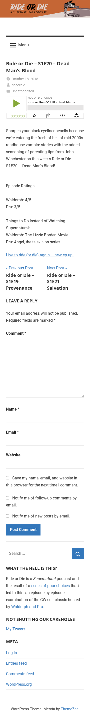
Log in (11, 652)
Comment (16, 333)
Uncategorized (23, 91)
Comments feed (20, 673)
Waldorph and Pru (27, 606)
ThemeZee (69, 709)
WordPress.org (19, 684)
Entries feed (16, 663)
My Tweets (15, 629)
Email (12, 432)
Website (13, 455)
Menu (23, 44)
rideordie (18, 85)
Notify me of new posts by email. (41, 516)
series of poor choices (50, 585)
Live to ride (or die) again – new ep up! (40, 255)
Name (13, 409)
